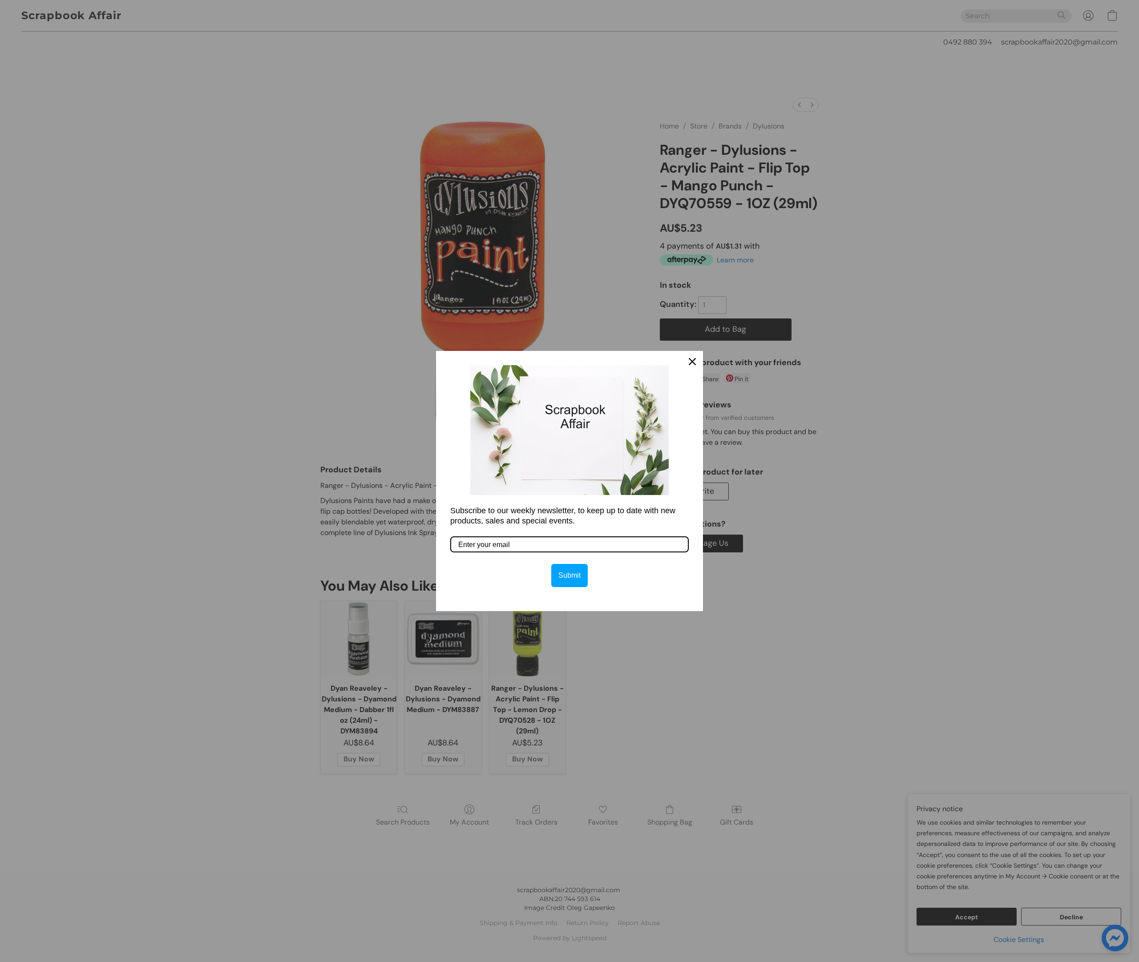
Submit (569, 575)
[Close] (692, 361)
